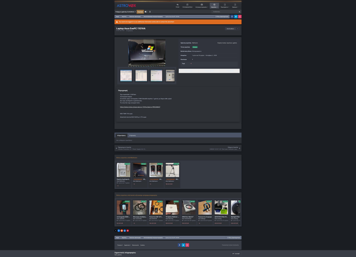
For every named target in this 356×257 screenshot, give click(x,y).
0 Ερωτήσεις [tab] (121, 135)
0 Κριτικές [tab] (132, 135)
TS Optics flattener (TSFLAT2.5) (176, 217)
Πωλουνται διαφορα (205, 217)
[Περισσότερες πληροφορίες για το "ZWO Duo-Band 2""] (189, 207)
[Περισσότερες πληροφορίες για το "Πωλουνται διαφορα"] (205, 207)
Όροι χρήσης (118, 254)
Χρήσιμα (234, 7)
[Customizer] (146, 12)
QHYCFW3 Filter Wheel (222, 217)
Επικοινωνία (135, 245)
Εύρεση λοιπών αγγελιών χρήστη (227, 43)
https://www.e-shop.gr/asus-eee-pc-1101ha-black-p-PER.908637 (140, 107)
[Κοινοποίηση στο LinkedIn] (124, 230)
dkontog (170, 218)
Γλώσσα (119, 245)
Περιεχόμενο (224, 7)
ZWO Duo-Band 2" (188, 217)
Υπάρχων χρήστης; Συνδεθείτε (125, 11)
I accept (237, 253)
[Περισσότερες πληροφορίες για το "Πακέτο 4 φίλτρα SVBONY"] (123, 170)
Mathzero (195, 43)
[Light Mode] (150, 12)
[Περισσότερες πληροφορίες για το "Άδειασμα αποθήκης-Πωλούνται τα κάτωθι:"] (140, 207)
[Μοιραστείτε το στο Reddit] (121, 230)
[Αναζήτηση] (240, 12)
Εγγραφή (140, 11)
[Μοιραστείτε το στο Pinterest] (127, 230)
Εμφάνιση (127, 245)
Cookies (142, 245)
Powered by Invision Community (230, 245)
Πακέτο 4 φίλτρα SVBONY (125, 179)
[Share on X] (115, 230)
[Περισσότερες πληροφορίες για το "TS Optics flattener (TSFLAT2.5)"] (172, 207)
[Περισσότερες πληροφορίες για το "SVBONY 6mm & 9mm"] (156, 170)
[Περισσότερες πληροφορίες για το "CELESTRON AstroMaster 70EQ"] (172, 170)
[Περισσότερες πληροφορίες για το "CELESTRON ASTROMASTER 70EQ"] (140, 170)
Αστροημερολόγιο (187, 7)
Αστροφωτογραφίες (201, 7)
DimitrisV (154, 218)
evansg (219, 218)
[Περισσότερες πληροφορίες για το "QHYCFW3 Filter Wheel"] (221, 207)
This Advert (232, 11)
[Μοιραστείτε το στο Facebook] (118, 230)
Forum (177, 7)
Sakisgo (203, 218)
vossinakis (139, 218)
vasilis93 (121, 218)
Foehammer (188, 218)
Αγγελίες (213, 7)
